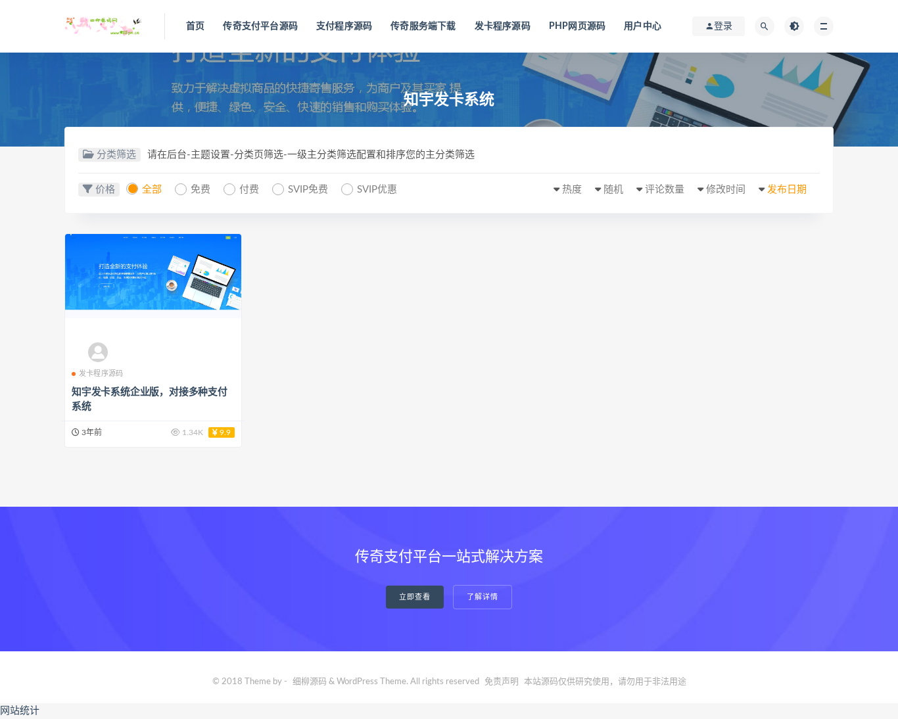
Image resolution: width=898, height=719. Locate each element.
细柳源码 (310, 682)
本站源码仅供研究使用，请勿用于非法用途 (605, 682)
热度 (572, 190)
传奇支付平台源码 (260, 26)
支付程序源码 (344, 26)
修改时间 (725, 190)
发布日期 (787, 190)
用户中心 (642, 26)
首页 (195, 26)
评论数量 (664, 190)
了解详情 (482, 597)
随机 (613, 190)
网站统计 (19, 711)
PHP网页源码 (577, 26)
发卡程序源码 (503, 26)
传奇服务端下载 (423, 26)
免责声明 (501, 682)
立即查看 (415, 597)
